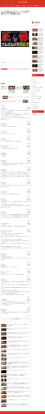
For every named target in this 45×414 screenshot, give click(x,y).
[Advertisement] (15, 22)
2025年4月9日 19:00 (4, 147)
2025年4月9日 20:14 (4, 310)
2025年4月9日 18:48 (4, 109)
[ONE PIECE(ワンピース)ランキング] (36, 22)
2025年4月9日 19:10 (4, 170)
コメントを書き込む (15, 318)
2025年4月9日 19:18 (4, 192)
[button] (43, 25)
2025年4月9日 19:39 (4, 255)
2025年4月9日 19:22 (4, 213)
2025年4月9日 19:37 (4, 232)
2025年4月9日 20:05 (4, 300)
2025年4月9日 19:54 (4, 280)
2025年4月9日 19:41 (4, 265)
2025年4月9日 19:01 (4, 154)
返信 (28, 121)
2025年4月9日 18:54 (4, 132)
